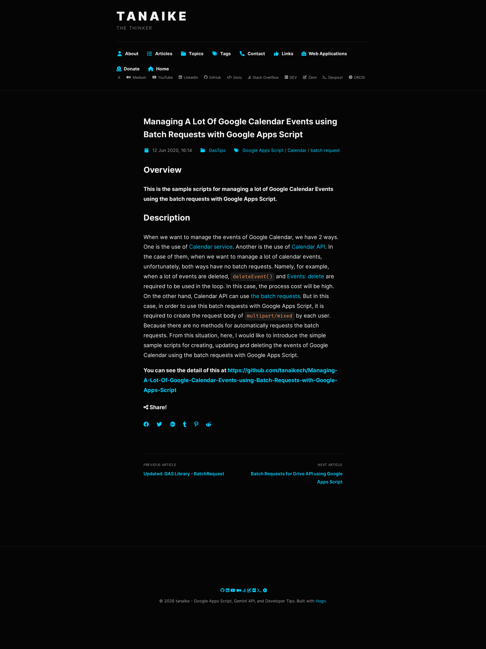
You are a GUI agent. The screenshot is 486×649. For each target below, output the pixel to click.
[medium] (239, 590)
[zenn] (249, 590)
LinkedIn (191, 77)
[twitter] (219, 590)
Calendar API (308, 246)
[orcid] (265, 590)
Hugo (321, 600)
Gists (237, 77)
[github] (223, 590)
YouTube (165, 77)
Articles (163, 53)
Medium (139, 77)
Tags (225, 53)
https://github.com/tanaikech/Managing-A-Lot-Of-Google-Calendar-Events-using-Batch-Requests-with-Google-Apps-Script (240, 380)
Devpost (335, 77)
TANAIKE (152, 16)
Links (287, 53)
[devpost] (260, 590)
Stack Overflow (265, 77)
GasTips (217, 150)
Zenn (312, 77)
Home (162, 68)
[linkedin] (228, 590)
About (131, 53)
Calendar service (211, 246)
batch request (325, 150)
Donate (132, 68)
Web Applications (328, 53)
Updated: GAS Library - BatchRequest (184, 473)
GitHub (215, 77)
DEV (293, 77)
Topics (196, 53)
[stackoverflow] (245, 590)
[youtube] (233, 590)
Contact (256, 53)
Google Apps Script (263, 150)
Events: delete (305, 276)
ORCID (359, 77)
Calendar (297, 150)
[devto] (254, 590)
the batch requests (275, 296)
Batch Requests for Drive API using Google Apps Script (296, 477)
